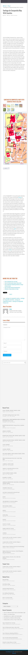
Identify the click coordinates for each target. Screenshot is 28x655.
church (20, 197)
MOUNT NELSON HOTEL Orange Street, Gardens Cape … (13, 426)
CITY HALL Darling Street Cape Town (11, 414)
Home (5, 5)
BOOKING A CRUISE (7, 477)
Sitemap (14, 653)
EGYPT (4, 496)
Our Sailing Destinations (8, 593)
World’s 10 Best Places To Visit (11, 289)
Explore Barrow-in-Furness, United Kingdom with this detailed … (13, 552)
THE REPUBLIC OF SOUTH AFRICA (10, 501)
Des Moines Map (6, 584)
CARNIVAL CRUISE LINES (8, 464)
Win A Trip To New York (16, 619)
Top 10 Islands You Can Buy (11, 281)
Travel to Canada (6, 524)
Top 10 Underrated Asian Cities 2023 (13, 283)
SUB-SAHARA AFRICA (7, 505)
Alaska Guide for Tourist (8, 528)
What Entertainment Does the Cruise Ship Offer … (12, 459)
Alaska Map (5, 514)
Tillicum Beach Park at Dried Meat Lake (16, 612)
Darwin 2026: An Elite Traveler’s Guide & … (12, 537)
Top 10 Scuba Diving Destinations (12, 287)
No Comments (14, 15)
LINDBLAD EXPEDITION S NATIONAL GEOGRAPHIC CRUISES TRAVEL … (14, 483)
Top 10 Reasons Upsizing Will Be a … (11, 633)
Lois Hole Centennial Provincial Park (11, 492)
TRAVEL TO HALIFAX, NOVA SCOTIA (10, 468)
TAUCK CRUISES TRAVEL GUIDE (10, 473)
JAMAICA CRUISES (7, 431)
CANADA (5, 533)
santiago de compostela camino (13, 298)
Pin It (10, 294)
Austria (4, 519)
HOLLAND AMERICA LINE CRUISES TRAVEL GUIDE (14, 453)
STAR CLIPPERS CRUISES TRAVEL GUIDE (11, 410)
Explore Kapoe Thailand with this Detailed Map (13, 546)
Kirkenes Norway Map (15, 617)
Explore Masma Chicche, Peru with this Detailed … (12, 557)
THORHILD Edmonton (7, 487)
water (10, 249)
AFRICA (4, 510)
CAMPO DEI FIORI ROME (16, 616)
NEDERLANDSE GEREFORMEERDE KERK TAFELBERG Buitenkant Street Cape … (14, 420)
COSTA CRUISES (6, 444)
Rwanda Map (5, 579)
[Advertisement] (14, 26)
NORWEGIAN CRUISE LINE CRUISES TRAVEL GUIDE (14, 435)
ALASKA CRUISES (6, 449)
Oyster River (12, 614)
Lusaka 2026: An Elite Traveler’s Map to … (12, 542)
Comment (5, 324)
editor (5, 15)
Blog (9, 5)
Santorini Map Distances (8, 588)
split (15, 228)
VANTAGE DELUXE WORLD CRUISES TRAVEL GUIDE (14, 440)
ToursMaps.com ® (10, 651)
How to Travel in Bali (7, 597)
